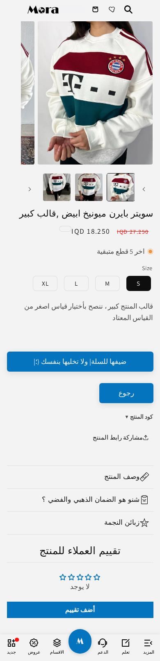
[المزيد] (148, 642)
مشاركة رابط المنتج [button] (118, 437)
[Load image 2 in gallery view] (89, 187)
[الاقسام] (57, 642)
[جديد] (11, 642)
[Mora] (56, 9)
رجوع (126, 392)
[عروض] (34, 642)
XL (45, 283)
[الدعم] (102, 642)
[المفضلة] (113, 9)
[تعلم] (125, 642)
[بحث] (128, 9)
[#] (80, 641)
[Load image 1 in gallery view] (121, 187)
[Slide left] (144, 189)
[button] (80, 477)
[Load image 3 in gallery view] (57, 187)
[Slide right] (30, 189)
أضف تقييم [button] (80, 609)
